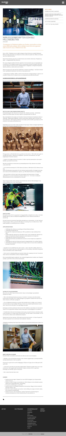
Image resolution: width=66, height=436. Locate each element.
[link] (54, 11)
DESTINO (30, 433)
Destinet (42, 433)
